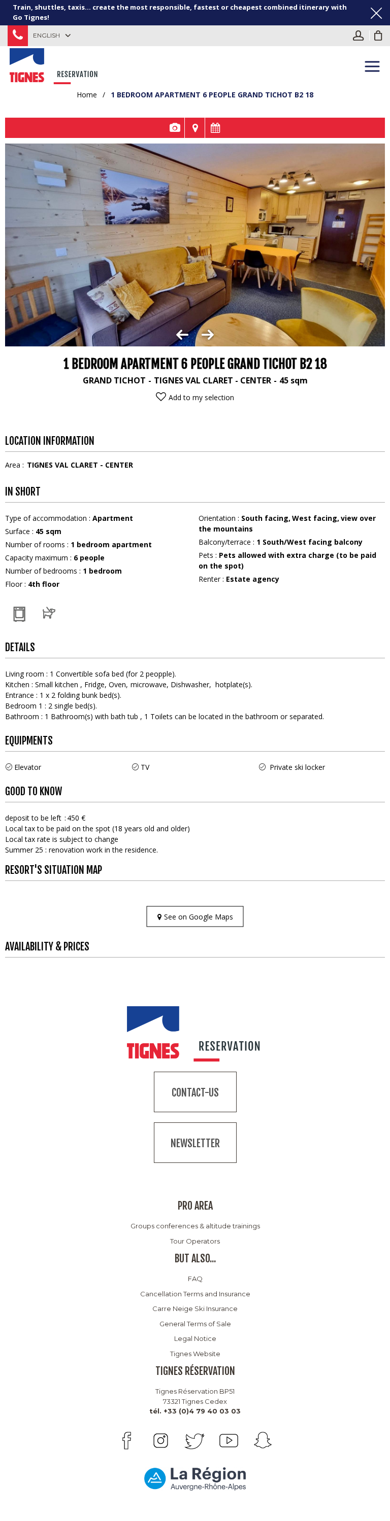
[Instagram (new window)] (160, 1440)
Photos (174, 128)
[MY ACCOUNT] (361, 35)
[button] (378, 35)
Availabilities (215, 128)
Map (195, 128)
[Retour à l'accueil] (55, 64)
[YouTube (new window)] (228, 1440)
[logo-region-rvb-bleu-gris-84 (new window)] (195, 1478)
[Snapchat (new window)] (262, 1440)
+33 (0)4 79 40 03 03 (18, 35)
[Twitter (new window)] (194, 1440)
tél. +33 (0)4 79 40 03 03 (195, 1411)
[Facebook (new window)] (126, 1440)
